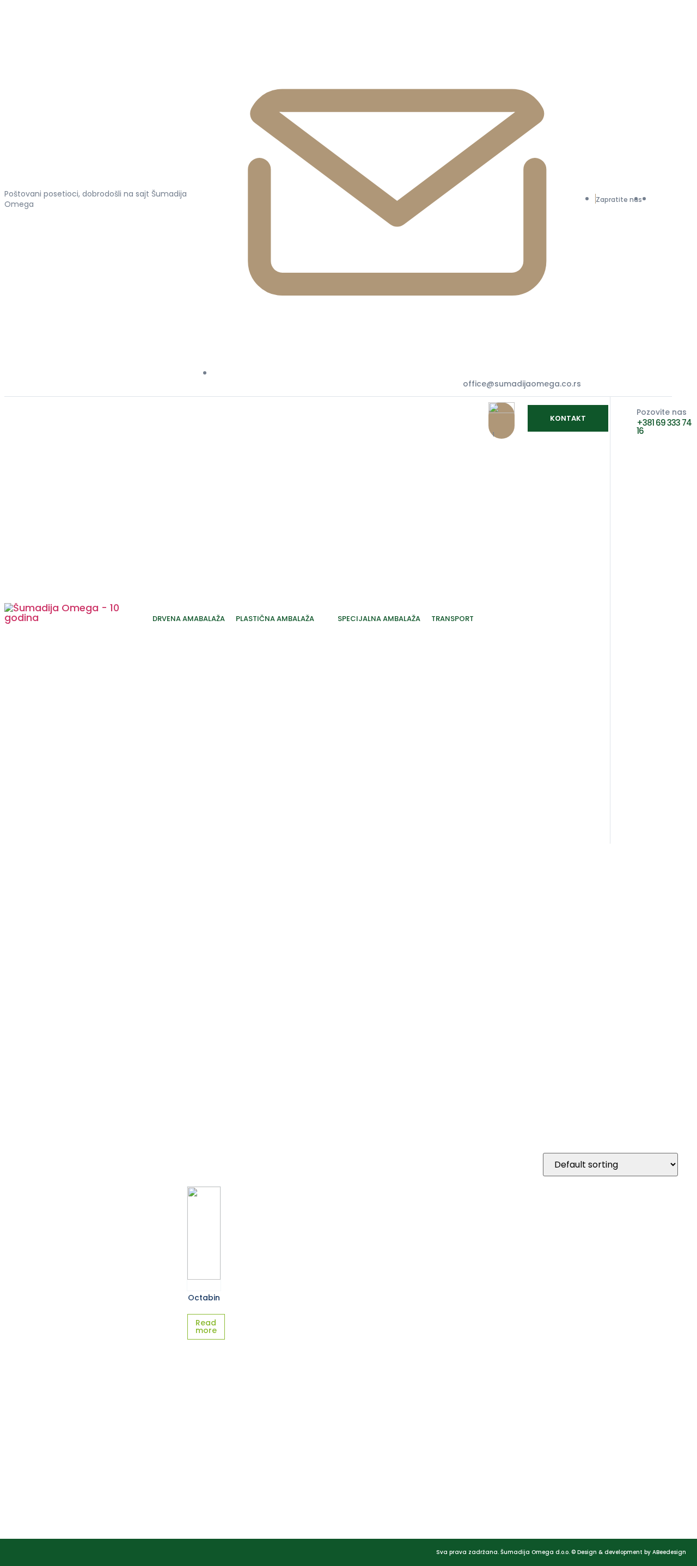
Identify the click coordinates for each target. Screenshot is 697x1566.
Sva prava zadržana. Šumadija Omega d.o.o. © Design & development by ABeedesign (561, 1552)
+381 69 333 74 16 (664, 427)
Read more (206, 1326)
